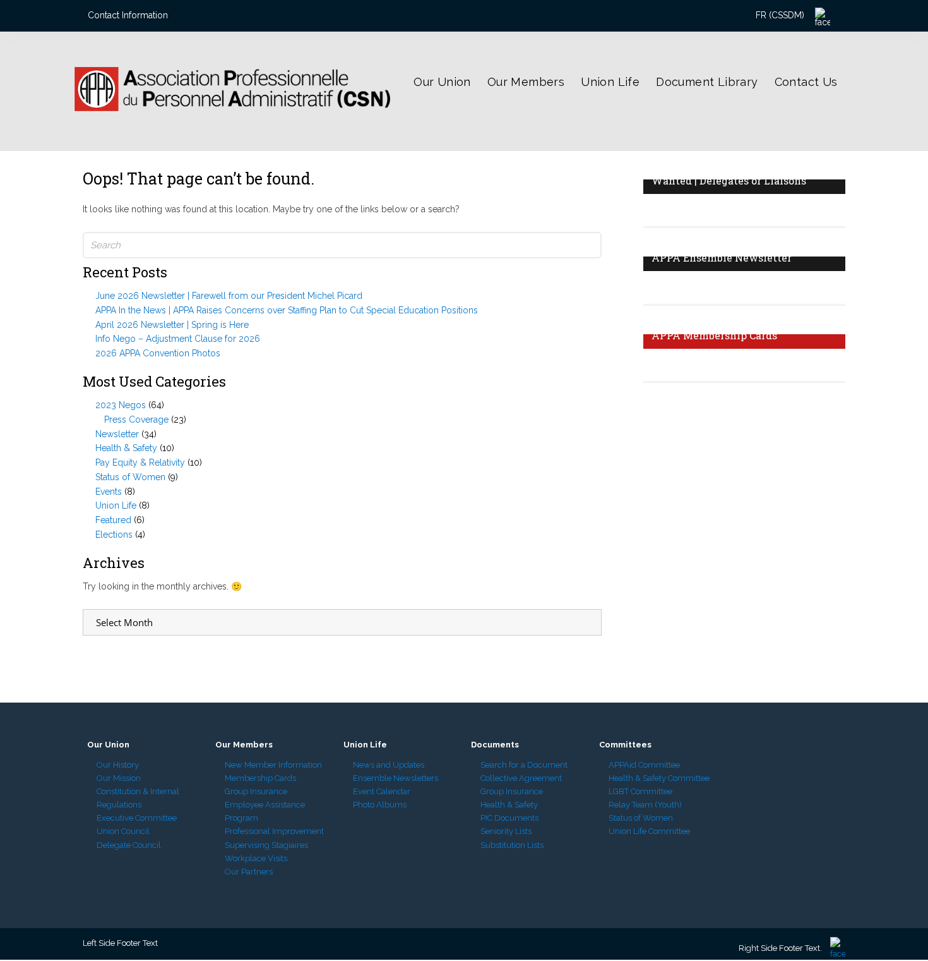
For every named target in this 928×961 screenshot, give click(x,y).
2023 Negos (120, 405)
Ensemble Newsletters (395, 778)
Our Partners (249, 871)
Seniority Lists (506, 831)
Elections (114, 534)
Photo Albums (380, 804)
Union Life (115, 505)
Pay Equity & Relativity (140, 462)
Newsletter (117, 434)
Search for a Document (524, 765)
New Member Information (273, 765)
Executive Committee (137, 818)
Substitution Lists (512, 845)
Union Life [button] (610, 81)
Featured (113, 520)
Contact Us (806, 81)
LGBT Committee (640, 791)
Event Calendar (381, 791)
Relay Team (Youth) (645, 804)
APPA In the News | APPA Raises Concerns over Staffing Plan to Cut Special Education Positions (286, 310)
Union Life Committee (649, 831)
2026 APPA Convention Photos (157, 353)
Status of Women (130, 477)
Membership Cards (260, 778)
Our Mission (119, 778)
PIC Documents (509, 818)
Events (108, 492)
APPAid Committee (644, 765)
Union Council (123, 831)
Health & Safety (126, 448)
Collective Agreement (521, 778)
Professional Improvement (274, 831)
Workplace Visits (256, 858)
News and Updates (388, 765)
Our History (118, 765)
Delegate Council (129, 845)
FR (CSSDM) (780, 15)
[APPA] (188, 131)
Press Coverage (136, 419)
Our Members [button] (525, 81)
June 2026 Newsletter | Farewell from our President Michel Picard (228, 296)
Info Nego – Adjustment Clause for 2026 (177, 339)
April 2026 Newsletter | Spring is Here (172, 325)
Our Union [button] (442, 81)
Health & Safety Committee (659, 778)
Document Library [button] (707, 81)
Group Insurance (256, 791)
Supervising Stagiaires (266, 845)
